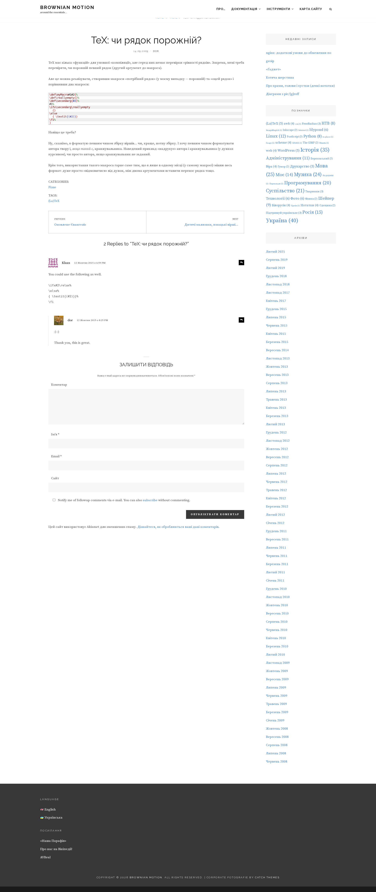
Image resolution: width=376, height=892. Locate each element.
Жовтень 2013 (277, 367)
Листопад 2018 (278, 284)
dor (156, 51)
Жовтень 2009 (277, 671)
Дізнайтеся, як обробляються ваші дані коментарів (178, 527)
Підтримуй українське (284, 213)
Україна (282, 220)
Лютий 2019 (275, 268)
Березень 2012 (277, 506)
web (271, 151)
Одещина (327, 205)
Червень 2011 (276, 556)
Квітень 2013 (276, 408)
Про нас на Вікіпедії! (56, 849)
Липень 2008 (276, 753)
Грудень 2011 (276, 531)
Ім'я (55, 434)
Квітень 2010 (276, 638)
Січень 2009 (275, 720)
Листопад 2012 (278, 441)
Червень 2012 (276, 482)
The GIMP (310, 142)
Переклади (276, 183)
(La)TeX (53, 201)
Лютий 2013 (275, 424)
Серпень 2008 (276, 745)
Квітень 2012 (276, 498)
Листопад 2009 (278, 663)
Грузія (295, 205)
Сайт (55, 478)
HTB (328, 123)
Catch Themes (267, 877)
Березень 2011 (277, 564)
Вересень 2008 (277, 737)
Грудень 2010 (276, 589)
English (50, 809)
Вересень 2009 (277, 679)
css (298, 124)
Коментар (59, 385)
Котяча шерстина (280, 77)
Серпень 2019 (276, 260)
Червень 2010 (276, 630)
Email (56, 456)
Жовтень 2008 (277, 728)
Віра (271, 166)
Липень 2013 (276, 391)
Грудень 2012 (276, 432)
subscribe (150, 500)
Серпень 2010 (276, 622)
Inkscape (290, 130)
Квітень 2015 (276, 334)
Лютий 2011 (275, 572)
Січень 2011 (275, 580)
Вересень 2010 (277, 613)
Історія (315, 150)
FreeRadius (311, 124)
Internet (303, 130)
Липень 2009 (276, 687)
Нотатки (310, 205)
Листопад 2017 (278, 292)
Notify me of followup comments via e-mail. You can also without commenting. (123, 500)
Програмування (307, 183)
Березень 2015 (277, 342)
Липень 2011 (276, 548)
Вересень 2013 (277, 375)
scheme (283, 143)
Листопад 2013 (278, 358)
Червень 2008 (276, 761)
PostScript (295, 136)
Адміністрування (288, 158)
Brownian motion (67, 7)
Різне (52, 187)
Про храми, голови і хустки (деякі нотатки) (300, 86)
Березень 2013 (277, 416)
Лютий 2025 (275, 252)
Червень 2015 (276, 325)
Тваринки (314, 191)
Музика (308, 174)
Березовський (322, 158)
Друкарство (302, 166)
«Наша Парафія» (53, 841)
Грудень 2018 (276, 276)
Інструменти (278, 9)
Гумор (283, 166)
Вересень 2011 (277, 539)
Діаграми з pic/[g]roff (282, 94)
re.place (328, 137)
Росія (312, 212)
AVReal (45, 857)
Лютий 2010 (275, 654)
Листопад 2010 (278, 597)
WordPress (288, 150)
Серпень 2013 (276, 383)
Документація (244, 9)
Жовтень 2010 (277, 605)
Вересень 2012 (277, 457)
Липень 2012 (276, 473)
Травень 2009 (276, 704)
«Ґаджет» (273, 69)
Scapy (270, 143)
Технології (278, 198)
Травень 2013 (276, 399)
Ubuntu (324, 143)
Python (312, 136)
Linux (276, 136)
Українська (53, 817)
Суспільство (285, 191)
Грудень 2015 (276, 309)
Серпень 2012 (276, 465)
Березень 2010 (277, 646)
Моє (284, 175)
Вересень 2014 (277, 350)
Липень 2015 (276, 317)
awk (289, 124)
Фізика (311, 198)
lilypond (318, 130)
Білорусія (281, 205)
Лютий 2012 (275, 515)
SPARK (297, 143)
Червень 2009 (276, 696)
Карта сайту (311, 9)
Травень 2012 (276, 490)
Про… (220, 9)
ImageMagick (274, 130)
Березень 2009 (277, 712)
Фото (297, 198)
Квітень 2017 (276, 301)
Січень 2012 (275, 523)
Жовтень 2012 (277, 449)
